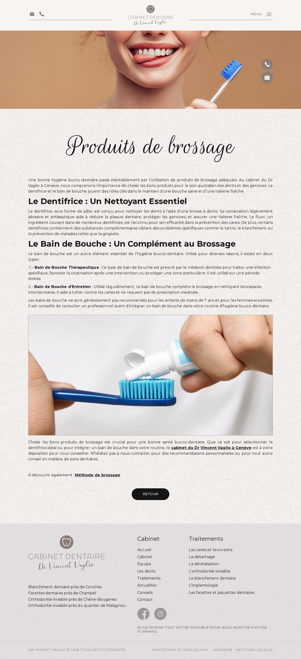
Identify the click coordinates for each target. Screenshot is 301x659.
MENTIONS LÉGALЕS (254, 650)
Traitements (148, 578)
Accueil (144, 550)
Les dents (146, 571)
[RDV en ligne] (267, 77)
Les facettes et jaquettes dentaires (221, 592)
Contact (145, 599)
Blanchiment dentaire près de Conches (65, 587)
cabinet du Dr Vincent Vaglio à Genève (211, 448)
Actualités (146, 585)
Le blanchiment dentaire (212, 578)
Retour (150, 494)
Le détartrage (202, 557)
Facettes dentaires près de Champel (62, 593)
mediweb (223, 650)
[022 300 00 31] (267, 64)
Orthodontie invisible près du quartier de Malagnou (77, 605)
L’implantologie (203, 585)
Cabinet (144, 557)
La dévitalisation (204, 564)
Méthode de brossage (97, 475)
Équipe (144, 564)
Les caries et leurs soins (210, 550)
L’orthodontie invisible (209, 571)
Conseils (145, 592)
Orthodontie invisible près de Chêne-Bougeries (72, 599)
